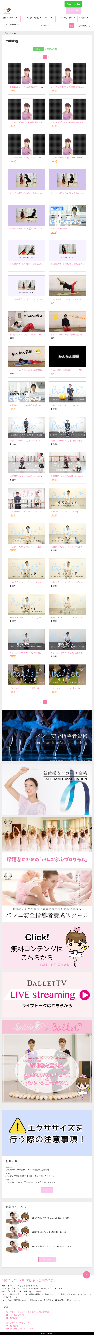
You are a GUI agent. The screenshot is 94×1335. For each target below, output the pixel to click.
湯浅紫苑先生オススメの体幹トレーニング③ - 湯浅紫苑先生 (33, 476)
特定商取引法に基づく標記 (21, 1328)
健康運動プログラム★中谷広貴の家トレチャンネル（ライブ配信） (35, 405)
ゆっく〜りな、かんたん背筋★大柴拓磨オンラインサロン (32, 370)
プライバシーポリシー (19, 1322)
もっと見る (46, 1259)
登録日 (37, 49)
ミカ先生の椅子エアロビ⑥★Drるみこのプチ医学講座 (31, 228)
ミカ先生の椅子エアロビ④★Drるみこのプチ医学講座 (31, 193)
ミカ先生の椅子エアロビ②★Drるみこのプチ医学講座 (72, 264)
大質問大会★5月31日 (59, 228)
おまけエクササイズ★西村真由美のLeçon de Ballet (30, 87)
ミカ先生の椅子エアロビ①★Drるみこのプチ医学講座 (31, 299)
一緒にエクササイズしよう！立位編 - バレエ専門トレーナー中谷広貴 (36, 441)
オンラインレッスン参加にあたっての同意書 (29, 1312)
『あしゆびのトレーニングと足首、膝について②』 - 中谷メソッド (36, 688)
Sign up (71, 4)
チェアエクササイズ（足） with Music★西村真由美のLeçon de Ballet (37, 158)
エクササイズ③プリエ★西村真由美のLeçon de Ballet (72, 87)
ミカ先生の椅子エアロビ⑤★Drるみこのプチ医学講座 (72, 193)
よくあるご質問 (17, 1315)
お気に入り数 (51, 49)
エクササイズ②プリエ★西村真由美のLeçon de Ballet (31, 122)
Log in (71, 10)
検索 (71, 26)
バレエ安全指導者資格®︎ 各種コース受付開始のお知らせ (30, 1176)
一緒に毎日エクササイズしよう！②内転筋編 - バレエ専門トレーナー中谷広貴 (40, 617)
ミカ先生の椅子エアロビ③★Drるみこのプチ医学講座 (31, 264)
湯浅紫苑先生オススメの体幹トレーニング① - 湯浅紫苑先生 (33, 511)
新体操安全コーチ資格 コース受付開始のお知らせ (27, 1169)
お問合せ (14, 1317)
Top (6, 33)
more (46, 1190)
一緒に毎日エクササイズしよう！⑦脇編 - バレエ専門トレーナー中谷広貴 (38, 547)
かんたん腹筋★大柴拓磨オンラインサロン (67, 370)
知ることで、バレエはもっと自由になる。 (30, 1280)
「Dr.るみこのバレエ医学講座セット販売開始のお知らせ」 (31, 1182)
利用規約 (14, 1325)
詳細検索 (83, 25)
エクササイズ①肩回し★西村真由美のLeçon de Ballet (72, 122)
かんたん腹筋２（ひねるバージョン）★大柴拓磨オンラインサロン (35, 335)
